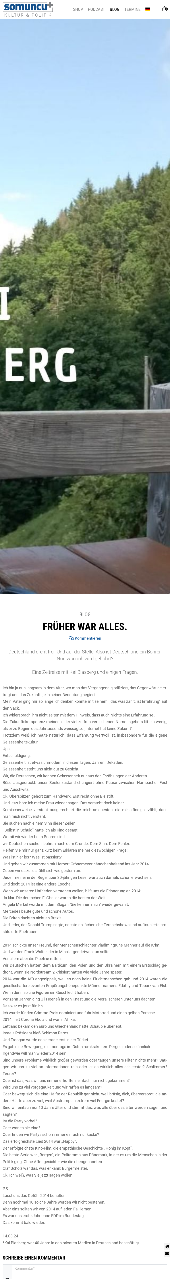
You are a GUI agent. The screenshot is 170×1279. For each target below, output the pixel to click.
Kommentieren (87, 638)
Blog (115, 9)
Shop (78, 9)
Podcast (96, 9)
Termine (132, 9)
